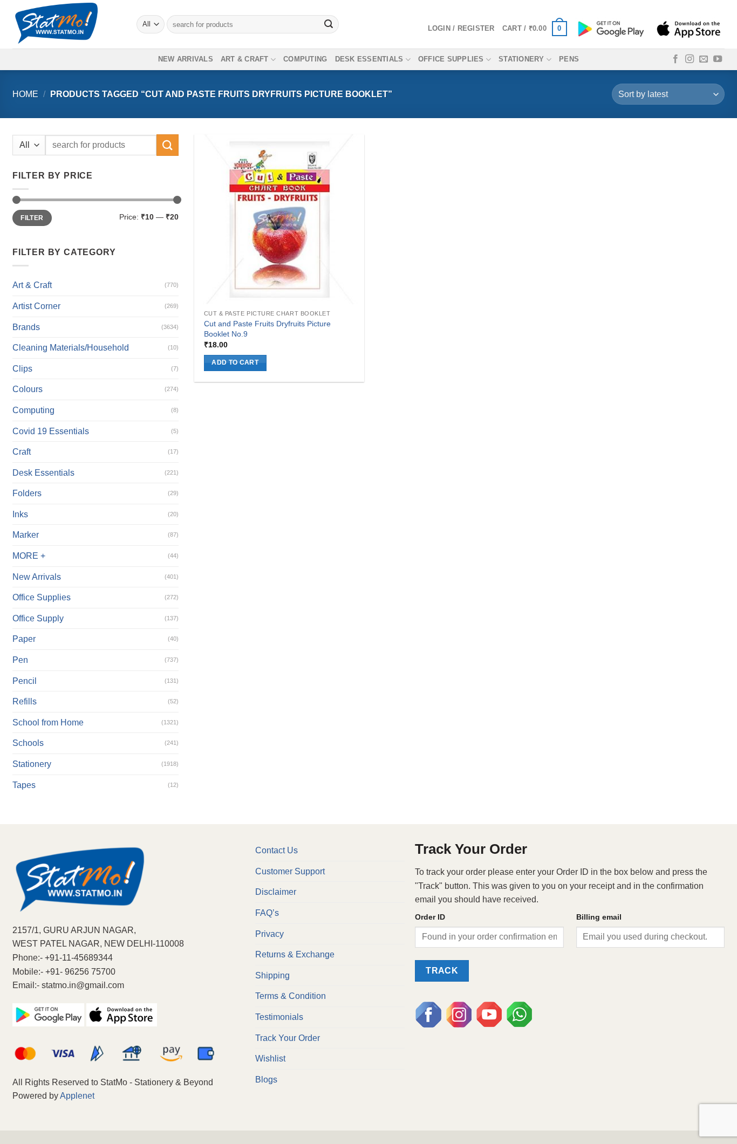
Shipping (272, 975)
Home (25, 94)
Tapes (24, 785)
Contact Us (276, 850)
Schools (28, 743)
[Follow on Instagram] (689, 59)
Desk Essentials (369, 59)
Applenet (77, 1095)
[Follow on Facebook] (675, 59)
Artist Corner (36, 306)
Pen (20, 660)
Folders (27, 493)
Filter (32, 218)
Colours (27, 389)
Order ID (430, 917)
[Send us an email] (703, 59)
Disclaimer (275, 891)
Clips (22, 368)
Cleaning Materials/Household (70, 347)
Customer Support (290, 871)
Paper (24, 638)
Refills (24, 701)
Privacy (269, 934)
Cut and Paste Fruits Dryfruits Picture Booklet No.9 (267, 328)
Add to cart (234, 362)
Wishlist (270, 1058)
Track (442, 970)
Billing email (599, 917)
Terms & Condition (290, 996)
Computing (305, 59)
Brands (26, 327)
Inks (20, 514)
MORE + (28, 555)
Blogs (266, 1079)
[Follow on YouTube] (717, 59)
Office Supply (38, 618)
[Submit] (329, 24)
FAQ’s (267, 912)
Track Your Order (287, 1038)
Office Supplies (451, 59)
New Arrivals (185, 59)
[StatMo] (66, 24)
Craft (21, 451)
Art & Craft (245, 59)
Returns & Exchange (295, 954)
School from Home (48, 722)
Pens (569, 59)
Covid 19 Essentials (50, 431)
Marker (25, 534)
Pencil (24, 681)
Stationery (521, 59)
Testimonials (279, 1017)
